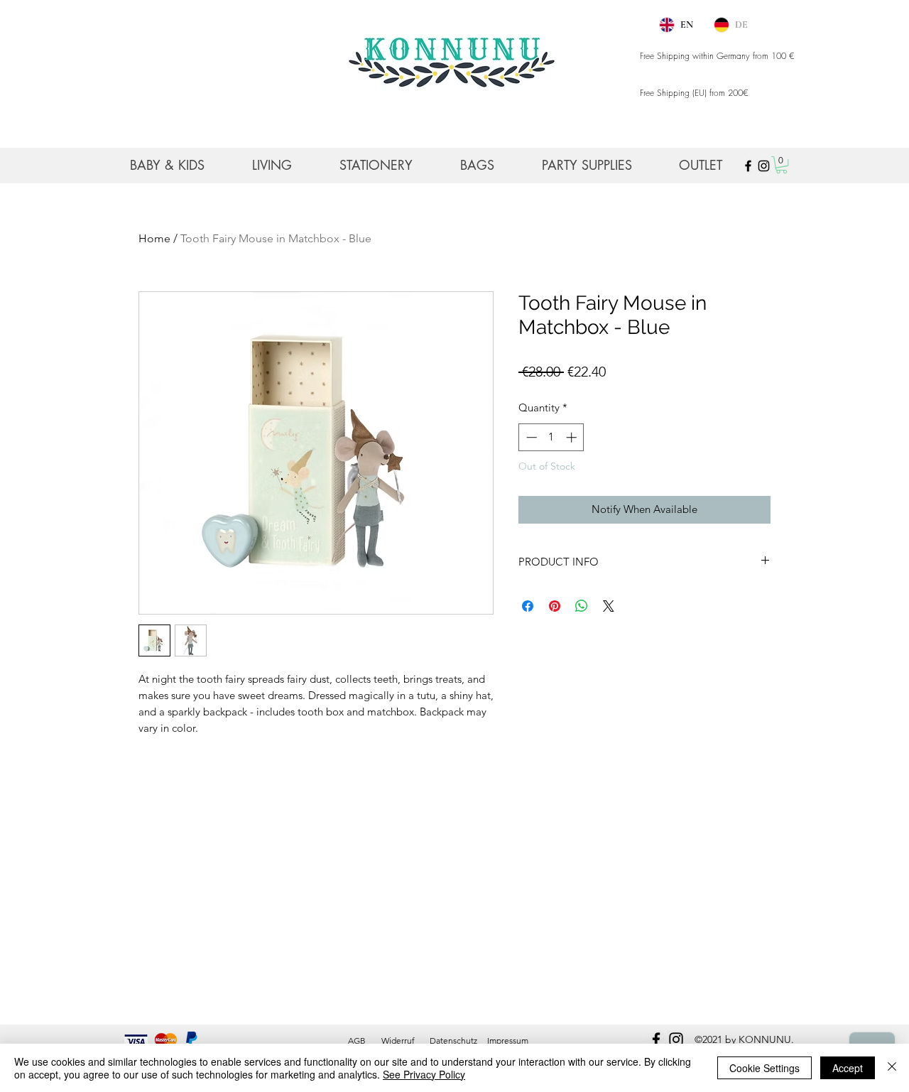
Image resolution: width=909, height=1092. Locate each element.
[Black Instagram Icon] (763, 165)
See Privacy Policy (424, 1074)
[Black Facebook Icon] (748, 165)
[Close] (891, 1068)
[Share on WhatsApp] (581, 606)
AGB (357, 1040)
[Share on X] (608, 606)
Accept (847, 1068)
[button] (781, 164)
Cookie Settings (764, 1068)
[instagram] (676, 1039)
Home (154, 238)
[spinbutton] (551, 437)
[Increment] (572, 437)
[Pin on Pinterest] (554, 606)
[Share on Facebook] (527, 606)
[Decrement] (530, 437)
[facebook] (656, 1039)
